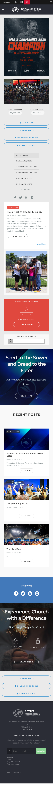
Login (9, 760)
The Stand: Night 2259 (24, 184)
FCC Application (26, 727)
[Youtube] (26, 197)
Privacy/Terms (26, 725)
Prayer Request (27, 145)
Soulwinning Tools (27, 138)
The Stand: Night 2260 (24, 178)
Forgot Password (13, 762)
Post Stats (28, 130)
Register (10, 757)
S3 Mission (28, 123)
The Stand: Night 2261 (24, 161)
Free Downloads (13, 764)
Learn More (41, 244)
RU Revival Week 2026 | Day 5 (26, 167)
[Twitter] (20, 197)
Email (31, 729)
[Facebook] (15, 197)
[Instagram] (31, 197)
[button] (7, 91)
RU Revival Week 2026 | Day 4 (26, 172)
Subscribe (41, 751)
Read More (26, 189)
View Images (26, 94)
